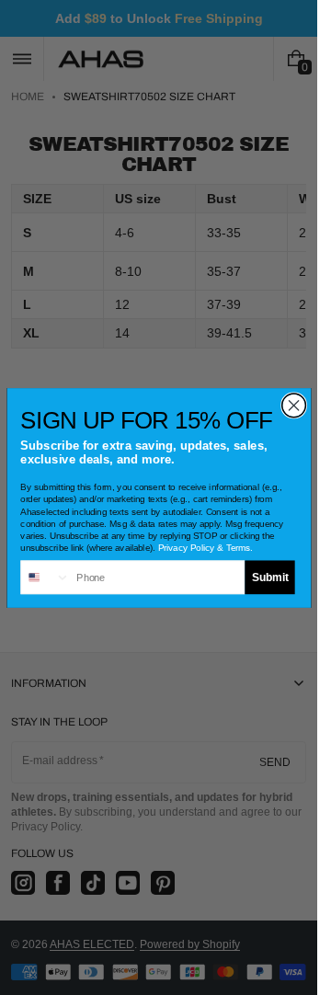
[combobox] (45, 577)
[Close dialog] (293, 405)
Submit (269, 576)
